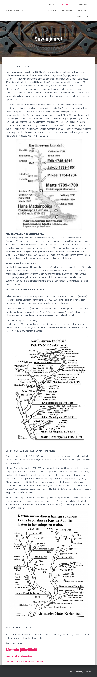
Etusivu (52, 4)
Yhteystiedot (83, 10)
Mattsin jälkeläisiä (21, 650)
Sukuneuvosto (82, 4)
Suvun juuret (66, 4)
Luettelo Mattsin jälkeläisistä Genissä (24, 661)
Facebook (87, 16)
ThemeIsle (87, 672)
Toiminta (51, 10)
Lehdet (78, 17)
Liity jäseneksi (67, 10)
